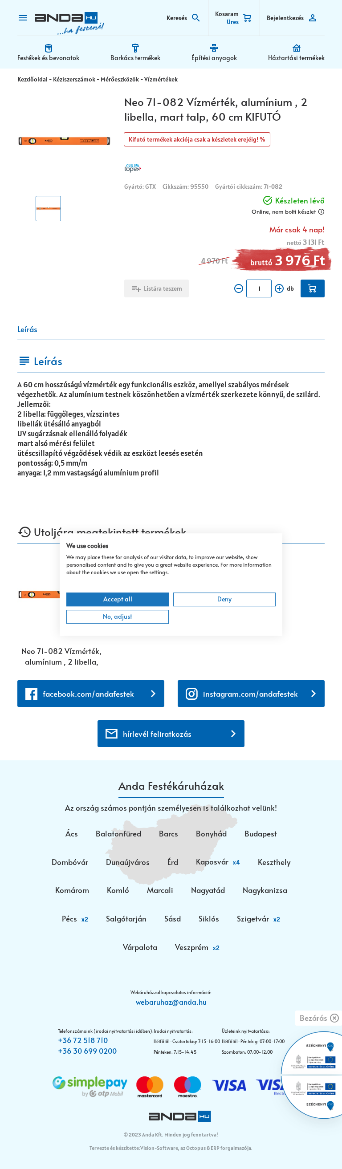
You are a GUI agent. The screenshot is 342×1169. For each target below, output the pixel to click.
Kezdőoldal (32, 79)
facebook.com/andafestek (88, 693)
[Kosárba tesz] (313, 288)
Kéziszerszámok (74, 79)
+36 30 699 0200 (87, 1050)
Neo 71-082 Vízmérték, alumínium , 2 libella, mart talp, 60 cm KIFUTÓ (61, 656)
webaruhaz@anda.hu (171, 1002)
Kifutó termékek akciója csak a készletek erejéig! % (197, 139)
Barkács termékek (135, 57)
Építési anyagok (214, 57)
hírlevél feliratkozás (157, 733)
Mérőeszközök (120, 79)
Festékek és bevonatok (48, 57)
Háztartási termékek (296, 57)
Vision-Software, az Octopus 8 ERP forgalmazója (195, 1148)
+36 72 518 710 (83, 1040)
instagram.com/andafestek (250, 693)
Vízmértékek (161, 79)
